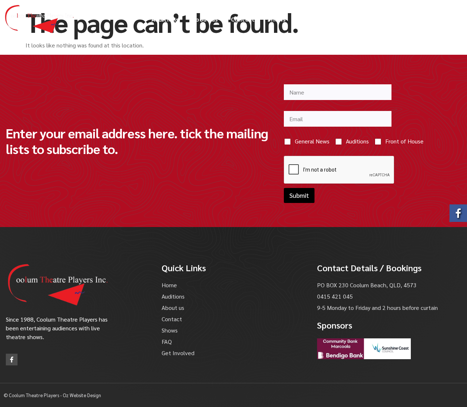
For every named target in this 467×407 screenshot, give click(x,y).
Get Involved (374, 19)
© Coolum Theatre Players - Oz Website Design (52, 395)
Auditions (165, 19)
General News (312, 141)
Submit (299, 195)
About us (205, 19)
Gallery (333, 19)
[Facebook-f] (12, 359)
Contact (243, 19)
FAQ (304, 19)
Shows (276, 19)
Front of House (404, 141)
